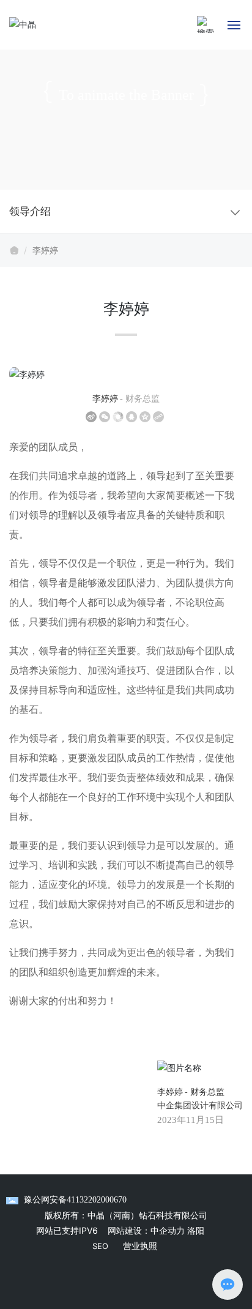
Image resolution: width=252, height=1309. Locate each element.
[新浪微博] (91, 416)
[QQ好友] (131, 416)
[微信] (104, 416)
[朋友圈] (118, 416)
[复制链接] (158, 416)
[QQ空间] (144, 416)
